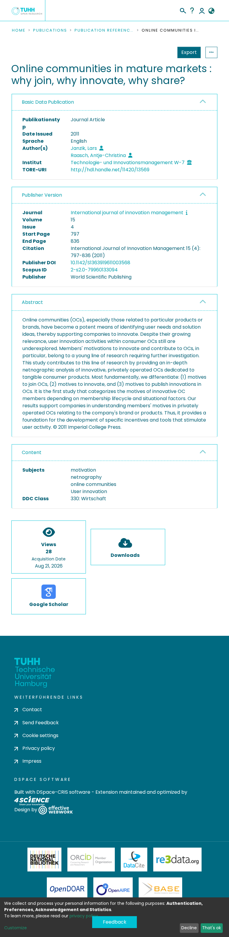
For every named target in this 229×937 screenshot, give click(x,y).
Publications (50, 30)
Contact (32, 709)
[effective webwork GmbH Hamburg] (55, 810)
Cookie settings (40, 735)
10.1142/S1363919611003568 (100, 262)
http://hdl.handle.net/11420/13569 (110, 169)
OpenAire (113, 889)
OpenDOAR (67, 889)
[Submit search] (182, 9)
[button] (211, 11)
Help (192, 10)
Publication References (104, 30)
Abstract (32, 302)
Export (189, 52)
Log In (202, 10)
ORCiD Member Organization (91, 859)
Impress (31, 761)
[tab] (114, 102)
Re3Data (177, 859)
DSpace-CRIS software (63, 792)
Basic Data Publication (48, 102)
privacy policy (83, 916)
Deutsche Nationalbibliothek (44, 859)
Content (31, 452)
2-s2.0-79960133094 (94, 269)
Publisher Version (42, 195)
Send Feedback (40, 722)
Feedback (114, 922)
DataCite (134, 859)
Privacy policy (38, 748)
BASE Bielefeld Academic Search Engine (160, 889)
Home (19, 30)
